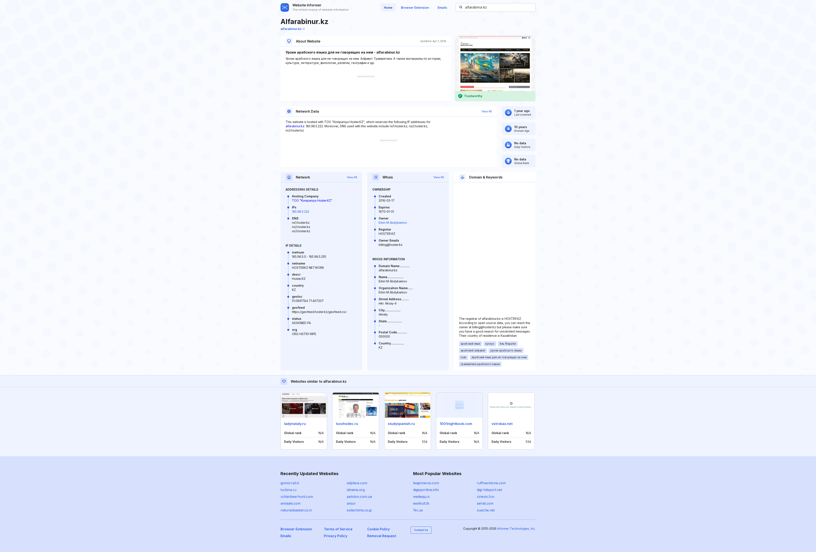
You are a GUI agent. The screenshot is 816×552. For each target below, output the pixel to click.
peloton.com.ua (359, 496)
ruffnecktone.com (491, 483)
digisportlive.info (426, 490)
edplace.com (357, 483)
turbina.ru (288, 490)
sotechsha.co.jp (359, 510)
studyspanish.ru (401, 424)
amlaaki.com (290, 503)
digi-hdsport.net (489, 490)
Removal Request (381, 536)
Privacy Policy (335, 536)
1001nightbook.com (456, 424)
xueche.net (486, 510)
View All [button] (487, 111)
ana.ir (351, 503)
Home (388, 7)
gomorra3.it (289, 483)
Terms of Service (338, 529)
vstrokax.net (502, 424)
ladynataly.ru (295, 424)
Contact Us (421, 530)
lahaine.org (356, 490)
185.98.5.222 (300, 211)
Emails (442, 7)
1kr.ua (418, 510)
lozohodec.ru (347, 424)
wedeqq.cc (421, 496)
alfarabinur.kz (291, 29)
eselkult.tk (421, 503)
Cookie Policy (378, 529)
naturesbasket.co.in (296, 510)
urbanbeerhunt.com (296, 496)
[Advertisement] (366, 88)
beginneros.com (426, 483)
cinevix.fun (485, 496)
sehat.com (485, 503)
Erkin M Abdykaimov (393, 222)
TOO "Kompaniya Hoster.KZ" (312, 200)
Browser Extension (415, 7)
